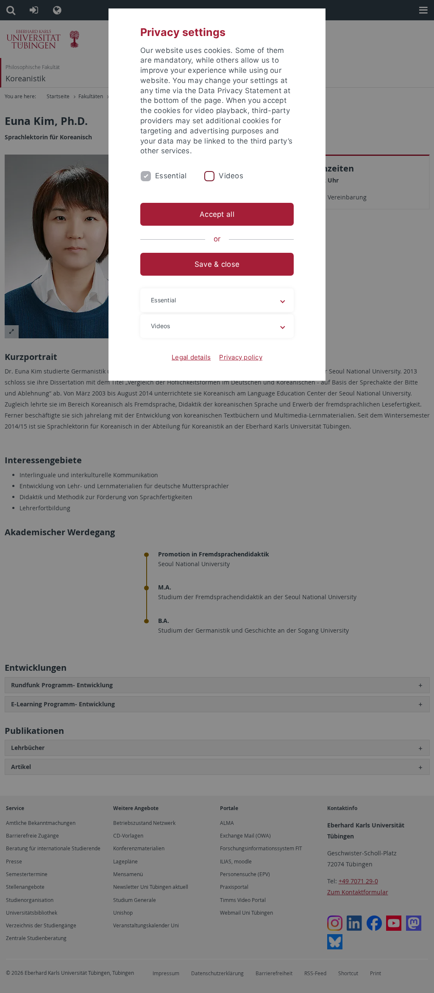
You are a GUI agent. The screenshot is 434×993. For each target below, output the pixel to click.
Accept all (217, 214)
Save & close (217, 264)
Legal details (191, 357)
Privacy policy (240, 357)
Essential (170, 175)
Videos (231, 175)
